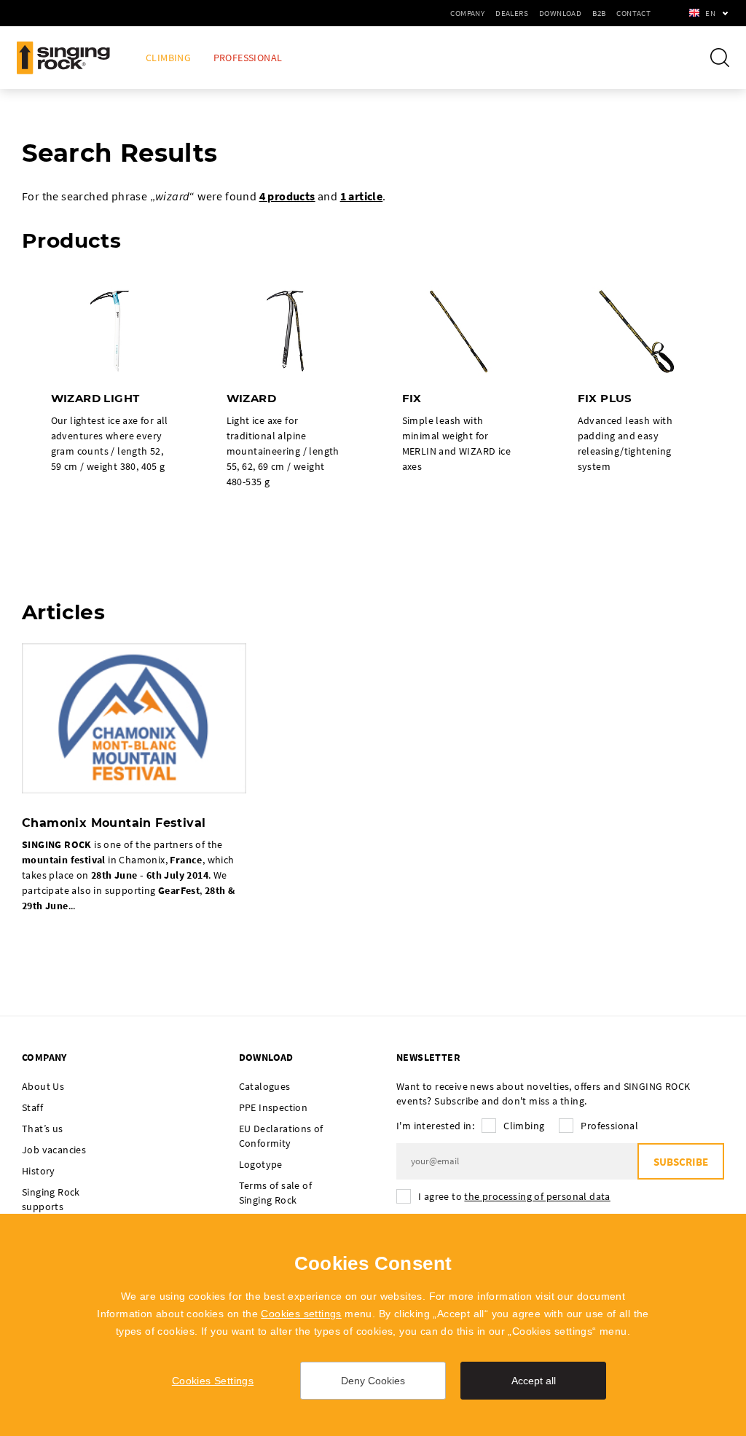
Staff (32, 1107)
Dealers (511, 13)
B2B (598, 13)
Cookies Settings (213, 1380)
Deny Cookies (373, 1380)
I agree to (514, 1196)
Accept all (533, 1380)
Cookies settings (301, 1313)
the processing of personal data (537, 1196)
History (38, 1170)
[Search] (719, 57)
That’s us (42, 1128)
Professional (248, 57)
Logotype (261, 1164)
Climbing (168, 57)
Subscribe (680, 1162)
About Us (43, 1086)
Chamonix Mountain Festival (113, 823)
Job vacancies (54, 1149)
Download (560, 13)
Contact (633, 13)
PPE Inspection (273, 1107)
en (710, 13)
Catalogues (265, 1086)
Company (467, 13)
